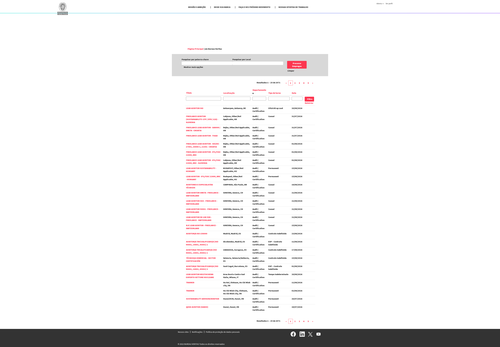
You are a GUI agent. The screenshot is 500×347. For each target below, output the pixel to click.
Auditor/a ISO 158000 (196, 233)
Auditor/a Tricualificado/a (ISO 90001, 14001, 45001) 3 (202, 267)
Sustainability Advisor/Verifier (202, 298)
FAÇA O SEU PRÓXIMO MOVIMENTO (254, 7)
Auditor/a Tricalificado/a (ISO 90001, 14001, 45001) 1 (201, 251)
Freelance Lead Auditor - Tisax (202, 135)
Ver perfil (389, 3)
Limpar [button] (291, 70)
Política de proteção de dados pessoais (223, 332)
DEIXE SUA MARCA (222, 7)
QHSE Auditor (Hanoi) (197, 307)
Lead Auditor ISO (194, 108)
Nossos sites (183, 332)
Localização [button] (229, 93)
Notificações (197, 332)
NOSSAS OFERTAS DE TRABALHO (293, 7)
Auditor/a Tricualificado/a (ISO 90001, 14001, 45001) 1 (202, 243)
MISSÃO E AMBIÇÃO (197, 7)
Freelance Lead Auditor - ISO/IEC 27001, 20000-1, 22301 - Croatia (202, 145)
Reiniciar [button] (309, 103)
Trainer (190, 282)
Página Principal (195, 49)
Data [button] (294, 93)
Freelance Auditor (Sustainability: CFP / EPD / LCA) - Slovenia (202, 119)
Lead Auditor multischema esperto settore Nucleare (200, 276)
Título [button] (189, 93)
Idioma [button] (379, 3)
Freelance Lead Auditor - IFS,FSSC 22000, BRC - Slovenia (203, 161)
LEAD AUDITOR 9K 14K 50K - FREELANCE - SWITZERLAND (199, 218)
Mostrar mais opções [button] (193, 67)
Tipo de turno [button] (274, 93)
